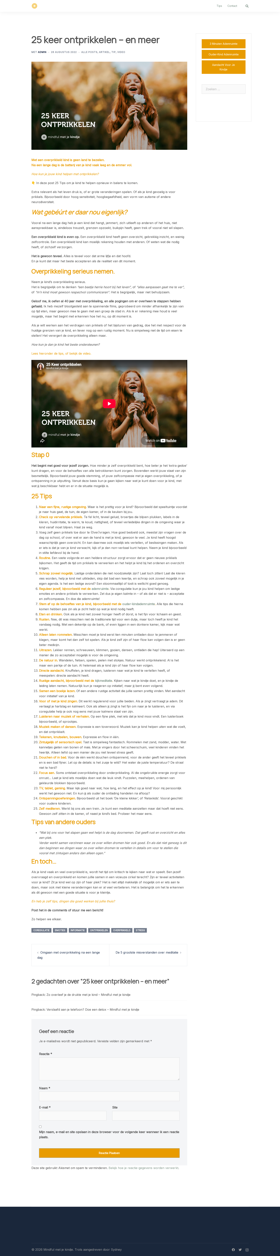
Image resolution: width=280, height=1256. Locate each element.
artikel (104, 52)
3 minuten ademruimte (224, 43)
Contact (232, 5)
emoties (60, 930)
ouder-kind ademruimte (224, 54)
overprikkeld (121, 930)
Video (121, 52)
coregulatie (41, 930)
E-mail (45, 1107)
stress (140, 930)
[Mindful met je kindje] (34, 5)
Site (115, 1107)
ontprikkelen (99, 930)
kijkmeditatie (103, 681)
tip (113, 52)
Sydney (116, 1249)
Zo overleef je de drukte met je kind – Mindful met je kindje (88, 995)
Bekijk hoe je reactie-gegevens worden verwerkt (143, 1168)
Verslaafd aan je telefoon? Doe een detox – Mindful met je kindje (92, 1009)
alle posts (89, 52)
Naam (44, 1088)
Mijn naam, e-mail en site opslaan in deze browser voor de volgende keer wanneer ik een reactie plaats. (109, 1134)
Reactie (45, 1054)
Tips (219, 5)
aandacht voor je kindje (223, 67)
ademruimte (100, 589)
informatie (78, 930)
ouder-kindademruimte (138, 604)
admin (42, 52)
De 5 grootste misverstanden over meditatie (147, 952)
